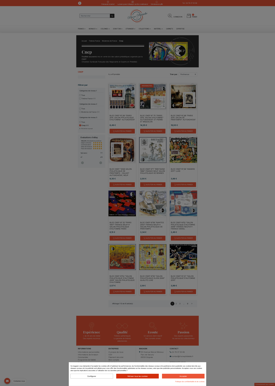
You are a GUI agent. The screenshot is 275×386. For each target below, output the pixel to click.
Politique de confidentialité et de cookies (190, 381)
